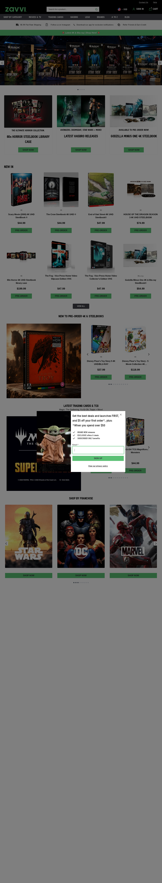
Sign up (98, 458)
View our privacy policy (98, 466)
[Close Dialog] (120, 414)
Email (75, 445)
